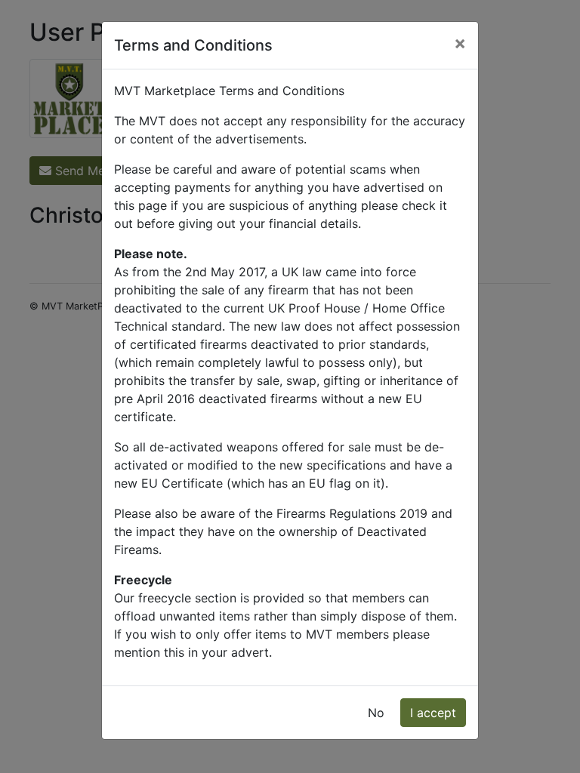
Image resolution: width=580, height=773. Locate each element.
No (376, 712)
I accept (433, 712)
